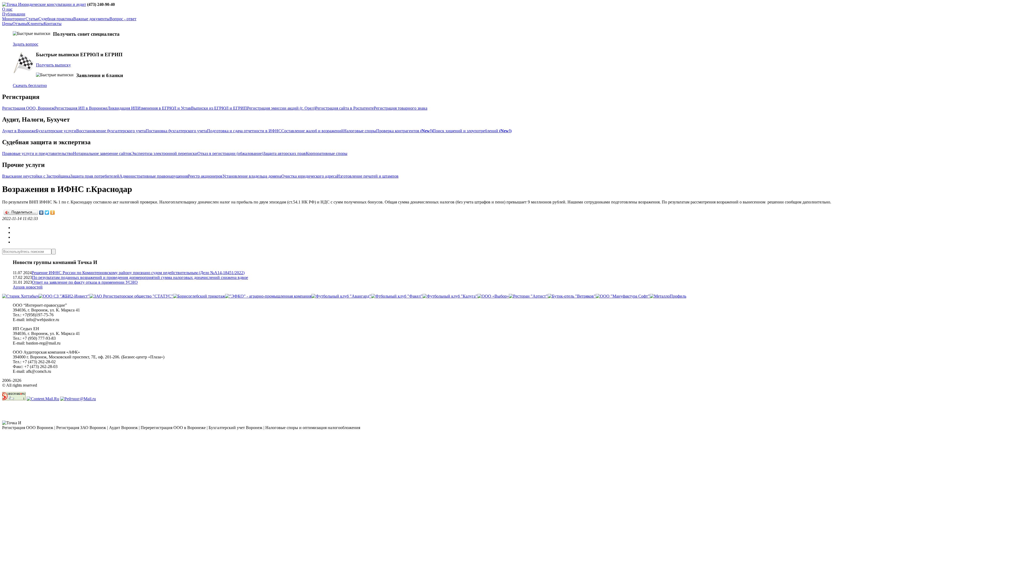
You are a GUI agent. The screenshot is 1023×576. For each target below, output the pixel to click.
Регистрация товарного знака (400, 108)
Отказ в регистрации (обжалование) (230, 153)
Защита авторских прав (284, 153)
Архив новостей (28, 287)
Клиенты (35, 23)
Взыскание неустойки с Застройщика (36, 176)
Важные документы (91, 19)
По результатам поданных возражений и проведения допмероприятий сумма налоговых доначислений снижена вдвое (140, 277)
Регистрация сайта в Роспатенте (344, 108)
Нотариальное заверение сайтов (102, 153)
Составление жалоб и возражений (312, 131)
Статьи (32, 19)
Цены (7, 23)
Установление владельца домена (251, 176)
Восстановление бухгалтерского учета (111, 131)
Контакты (53, 23)
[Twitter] (47, 212)
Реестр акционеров (205, 176)
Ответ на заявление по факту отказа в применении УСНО (85, 282)
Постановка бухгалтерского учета (176, 131)
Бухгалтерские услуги (56, 131)
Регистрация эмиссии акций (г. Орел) (281, 108)
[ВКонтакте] (41, 212)
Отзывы (20, 23)
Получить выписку (53, 65)
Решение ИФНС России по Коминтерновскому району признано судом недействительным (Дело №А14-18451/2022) (138, 272)
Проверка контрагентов (404, 131)
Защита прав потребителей (94, 176)
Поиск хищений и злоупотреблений (472, 131)
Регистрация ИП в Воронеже (80, 108)
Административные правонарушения (153, 176)
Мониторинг (14, 19)
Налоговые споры (359, 131)
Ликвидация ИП (122, 108)
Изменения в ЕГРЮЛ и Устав (164, 108)
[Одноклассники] (52, 212)
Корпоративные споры (326, 153)
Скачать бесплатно (30, 85)
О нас (7, 9)
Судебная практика (55, 19)
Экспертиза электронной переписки (164, 153)
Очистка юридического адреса (309, 176)
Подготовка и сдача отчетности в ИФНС (244, 131)
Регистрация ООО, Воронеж (28, 108)
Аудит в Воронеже (19, 131)
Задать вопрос (25, 44)
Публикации (13, 14)
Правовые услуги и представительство (37, 153)
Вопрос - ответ (122, 19)
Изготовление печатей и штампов (368, 176)
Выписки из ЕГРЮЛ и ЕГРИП (219, 108)
